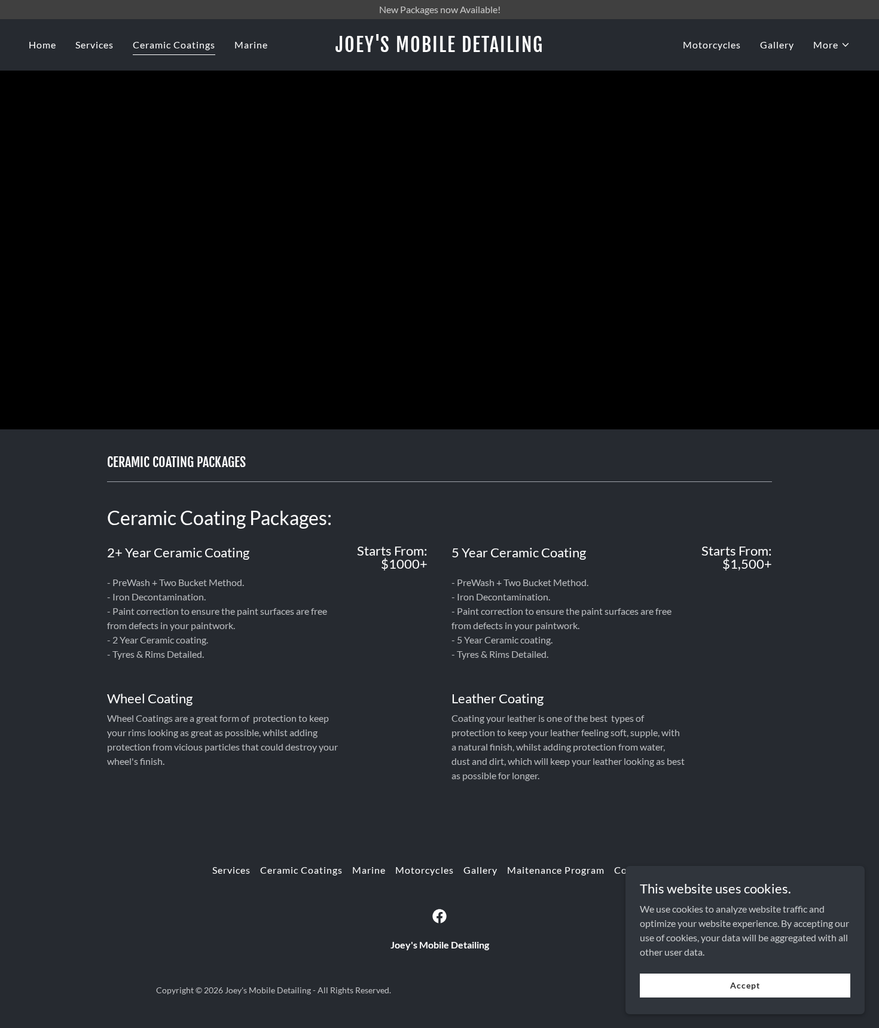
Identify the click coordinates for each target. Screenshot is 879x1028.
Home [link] (42, 44)
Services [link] (94, 44)
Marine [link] (251, 44)
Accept (744, 985)
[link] (439, 48)
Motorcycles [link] (712, 44)
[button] (831, 45)
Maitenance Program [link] (556, 870)
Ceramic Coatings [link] (174, 44)
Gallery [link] (777, 44)
